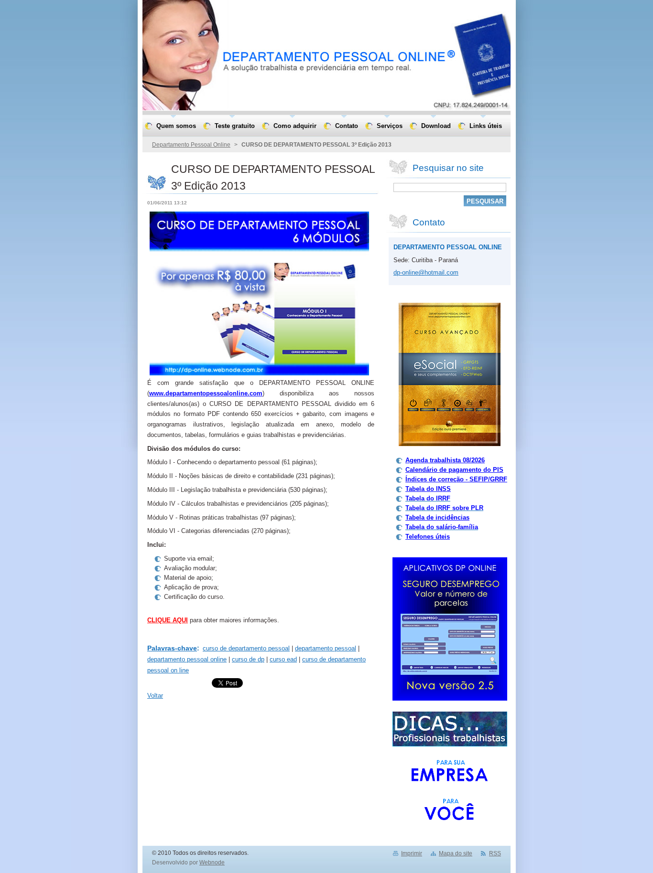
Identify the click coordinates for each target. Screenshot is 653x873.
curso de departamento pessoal (246, 648)
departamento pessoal (325, 648)
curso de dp (248, 659)
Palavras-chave (172, 648)
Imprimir (411, 853)
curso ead (283, 659)
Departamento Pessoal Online (191, 145)
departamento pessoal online (187, 659)
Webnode (212, 862)
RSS (495, 853)
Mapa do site (455, 853)
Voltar (155, 695)
